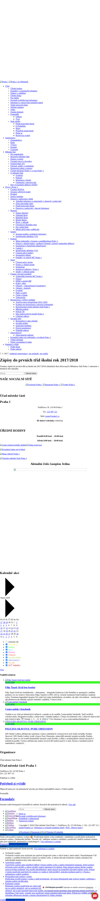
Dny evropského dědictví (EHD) (23, 185)
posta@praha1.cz (52, 416)
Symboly (19, 175)
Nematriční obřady (23, 255)
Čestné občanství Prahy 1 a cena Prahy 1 (27, 171)
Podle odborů (15, 349)
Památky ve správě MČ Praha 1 (29, 257)
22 (15, 631)
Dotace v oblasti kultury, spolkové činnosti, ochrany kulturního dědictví (45, 243)
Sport (12, 260)
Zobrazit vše (13, 642)
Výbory (13, 145)
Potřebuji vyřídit (11, 344)
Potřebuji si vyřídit (13, 783)
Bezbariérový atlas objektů (27, 321)
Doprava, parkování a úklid (21, 199)
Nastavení (4, 844)
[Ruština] (9, 823)
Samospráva (10, 138)
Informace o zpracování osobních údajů (26, 102)
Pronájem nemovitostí (24, 131)
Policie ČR (20, 311)
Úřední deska (15, 95)
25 (4, 634)
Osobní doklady (17, 112)
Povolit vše (23, 844)
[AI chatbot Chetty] (94, 895)
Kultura (13, 239)
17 (1, 631)
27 (1, 622)
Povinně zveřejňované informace (23, 100)
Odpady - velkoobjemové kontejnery (31, 286)
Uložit (3, 900)
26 (7, 634)
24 (1, 634)
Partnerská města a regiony (21, 168)
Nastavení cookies (26, 821)
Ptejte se (19, 133)
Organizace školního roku (26, 225)
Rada (12, 142)
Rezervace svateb (23, 135)
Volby (12, 110)
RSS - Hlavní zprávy (74, 828)
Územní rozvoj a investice (21, 161)
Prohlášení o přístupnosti (29, 818)
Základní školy (22, 215)
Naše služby (15, 121)
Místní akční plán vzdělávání (27, 229)
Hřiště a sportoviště (23, 281)
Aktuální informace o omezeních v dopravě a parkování (38, 201)
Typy (18, 119)
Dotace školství (22, 213)
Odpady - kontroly (23, 288)
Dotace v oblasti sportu (25, 265)
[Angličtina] (10, 811)
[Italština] (9, 820)
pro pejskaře (34, 353)
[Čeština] (9, 830)
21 (12, 631)
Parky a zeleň (21, 293)
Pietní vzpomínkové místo (21, 342)
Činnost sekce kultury (24, 253)
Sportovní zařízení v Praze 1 (27, 269)
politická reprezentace (19, 353)
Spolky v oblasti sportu (25, 272)
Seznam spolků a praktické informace (31, 234)
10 (1, 628)
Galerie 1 (19, 248)
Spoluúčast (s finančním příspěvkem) (31, 246)
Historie (19, 178)
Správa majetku (16, 196)
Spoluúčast (20, 267)
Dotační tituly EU (17, 164)
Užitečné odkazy (22, 316)
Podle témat (15, 347)
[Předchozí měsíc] (9, 595)
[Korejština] (10, 827)
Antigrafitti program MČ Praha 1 (29, 276)
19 (7, 631)
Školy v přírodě (22, 222)
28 (4, 622)
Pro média (14, 98)
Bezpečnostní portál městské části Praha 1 (33, 307)
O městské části (16, 173)
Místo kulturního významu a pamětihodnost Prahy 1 (37, 241)
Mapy (18, 128)
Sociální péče (15, 319)
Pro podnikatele (16, 154)
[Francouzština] (12, 816)
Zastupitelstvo (16, 140)
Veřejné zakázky (17, 107)
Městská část (10, 152)
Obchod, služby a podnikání (22, 166)
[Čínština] (9, 825)
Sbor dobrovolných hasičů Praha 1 (30, 314)
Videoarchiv (21, 297)
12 (7, 628)
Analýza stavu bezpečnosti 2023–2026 (31, 302)
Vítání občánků (16, 340)
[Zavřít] (96, 887)
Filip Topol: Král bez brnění (20, 687)
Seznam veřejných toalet (20, 192)
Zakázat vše (14, 844)
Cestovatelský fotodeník (18, 709)
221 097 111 (52, 412)
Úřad (7, 86)
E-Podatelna (21, 126)
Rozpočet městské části (19, 156)
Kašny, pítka (21, 283)
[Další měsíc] (9, 617)
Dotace (18, 279)
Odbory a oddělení (18, 93)
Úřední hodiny (16, 88)
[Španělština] (11, 818)
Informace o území (23, 180)
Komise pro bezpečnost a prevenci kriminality (34, 304)
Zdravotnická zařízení (24, 335)
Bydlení (13, 194)
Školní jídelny (21, 220)
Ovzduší (19, 290)
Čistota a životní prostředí (20, 274)
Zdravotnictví (15, 333)
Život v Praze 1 (11, 187)
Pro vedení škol (22, 227)
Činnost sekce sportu (24, 262)
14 (12, 628)
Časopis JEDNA (17, 189)
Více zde (72, 804)
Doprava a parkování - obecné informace (32, 208)
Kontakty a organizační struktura (23, 91)
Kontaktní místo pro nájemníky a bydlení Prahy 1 (30, 337)
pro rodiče (44, 353)
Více (2, 670)
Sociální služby (22, 323)
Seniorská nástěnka (23, 326)
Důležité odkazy (22, 330)
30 (17, 634)
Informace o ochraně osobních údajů (49, 828)
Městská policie (22, 309)
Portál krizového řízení (25, 124)
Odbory (19, 117)
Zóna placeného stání (24, 203)
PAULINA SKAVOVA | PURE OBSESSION (29, 729)
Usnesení (14, 149)
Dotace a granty (16, 159)
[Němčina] (10, 813)
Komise (13, 147)
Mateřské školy (22, 218)
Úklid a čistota (21, 295)
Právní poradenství (23, 328)
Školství (13, 210)
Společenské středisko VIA (27, 236)
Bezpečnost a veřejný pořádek (22, 300)
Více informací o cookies (50, 841)
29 (7, 622)
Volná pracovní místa (19, 105)
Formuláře (14, 114)
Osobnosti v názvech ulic (26, 182)
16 (17, 628)
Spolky (13, 232)
